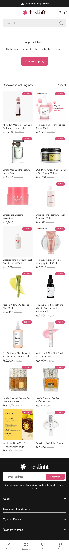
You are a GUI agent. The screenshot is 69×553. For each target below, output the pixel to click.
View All (62, 84)
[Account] (60, 12)
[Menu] (4, 12)
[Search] (61, 23)
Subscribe (55, 476)
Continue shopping (34, 61)
